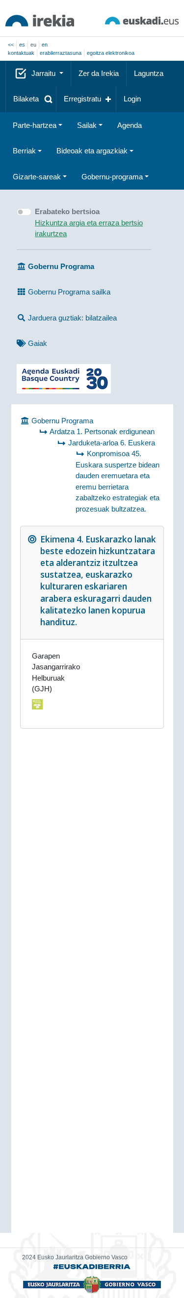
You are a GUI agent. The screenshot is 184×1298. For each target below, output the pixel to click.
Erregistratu (82, 99)
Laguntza (148, 73)
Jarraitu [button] (44, 73)
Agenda (129, 125)
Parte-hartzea (34, 125)
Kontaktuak (21, 53)
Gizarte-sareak (37, 176)
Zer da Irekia (99, 73)
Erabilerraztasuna (60, 53)
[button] (31, 99)
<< (11, 45)
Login (132, 99)
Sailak (87, 125)
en (45, 45)
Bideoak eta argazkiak (92, 151)
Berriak (24, 151)
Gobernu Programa (61, 420)
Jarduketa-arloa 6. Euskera (111, 443)
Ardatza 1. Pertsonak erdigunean (102, 431)
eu (33, 45)
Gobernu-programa (112, 176)
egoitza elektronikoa (110, 53)
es (22, 45)
